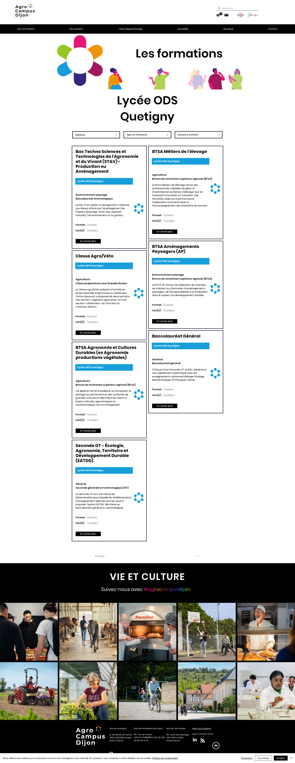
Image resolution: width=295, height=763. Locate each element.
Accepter (280, 758)
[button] (219, 14)
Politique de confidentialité (165, 758)
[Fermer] (291, 758)
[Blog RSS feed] (203, 740)
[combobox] (96, 134)
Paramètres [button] (246, 758)
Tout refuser (263, 758)
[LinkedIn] (194, 739)
